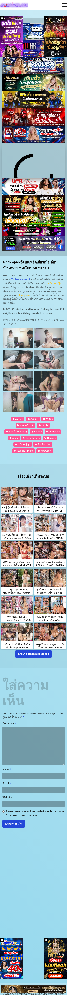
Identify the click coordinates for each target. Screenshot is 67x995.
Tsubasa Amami (24, 450)
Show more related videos (33, 653)
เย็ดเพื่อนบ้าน (43, 444)
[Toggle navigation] (64, 5)
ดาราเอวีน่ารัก (27, 425)
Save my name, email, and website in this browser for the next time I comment (35, 813)
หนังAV (45, 425)
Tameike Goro (32, 438)
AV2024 (34, 419)
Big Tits (38, 431)
